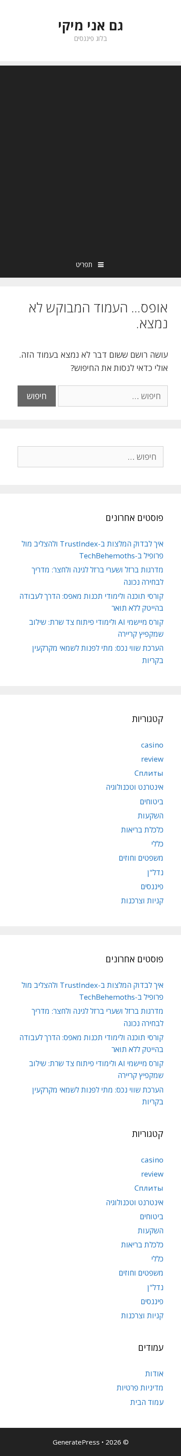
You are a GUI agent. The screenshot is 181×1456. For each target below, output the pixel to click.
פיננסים (152, 886)
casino (152, 745)
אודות (154, 1373)
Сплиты (148, 773)
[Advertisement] (90, 156)
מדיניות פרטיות (139, 1388)
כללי (157, 844)
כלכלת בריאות (142, 830)
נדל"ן (155, 872)
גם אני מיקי (90, 25)
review (152, 759)
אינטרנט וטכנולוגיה (134, 787)
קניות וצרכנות (142, 900)
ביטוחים (151, 801)
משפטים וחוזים (141, 858)
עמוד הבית (146, 1402)
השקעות (150, 816)
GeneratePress (76, 1442)
